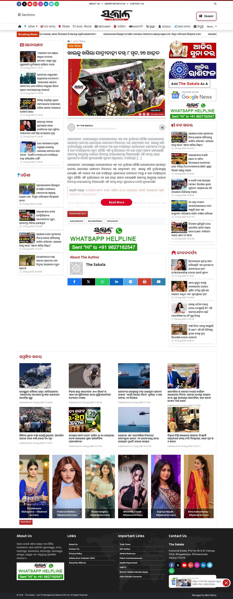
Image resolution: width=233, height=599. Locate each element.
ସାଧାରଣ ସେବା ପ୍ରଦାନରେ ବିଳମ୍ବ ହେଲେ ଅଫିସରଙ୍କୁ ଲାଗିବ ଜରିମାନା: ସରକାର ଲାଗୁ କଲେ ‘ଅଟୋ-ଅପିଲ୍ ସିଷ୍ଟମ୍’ (40, 239)
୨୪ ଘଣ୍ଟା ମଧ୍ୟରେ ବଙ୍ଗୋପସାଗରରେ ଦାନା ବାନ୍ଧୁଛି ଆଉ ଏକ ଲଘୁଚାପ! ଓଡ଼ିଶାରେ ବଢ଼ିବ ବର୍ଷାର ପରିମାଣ (192, 207)
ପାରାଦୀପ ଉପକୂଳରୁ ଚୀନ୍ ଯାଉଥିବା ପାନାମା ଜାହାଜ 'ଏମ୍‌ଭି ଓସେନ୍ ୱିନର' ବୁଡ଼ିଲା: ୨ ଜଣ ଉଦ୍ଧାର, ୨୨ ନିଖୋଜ (140, 394)
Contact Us (137, 3)
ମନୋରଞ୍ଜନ (104, 27)
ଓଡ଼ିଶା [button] (31, 27)
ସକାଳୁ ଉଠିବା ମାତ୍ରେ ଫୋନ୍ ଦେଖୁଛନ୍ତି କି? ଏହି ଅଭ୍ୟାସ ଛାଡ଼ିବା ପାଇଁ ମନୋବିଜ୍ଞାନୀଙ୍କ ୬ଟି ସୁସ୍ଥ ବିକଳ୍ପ (191, 310)
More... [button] (210, 27)
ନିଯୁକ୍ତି (200, 27)
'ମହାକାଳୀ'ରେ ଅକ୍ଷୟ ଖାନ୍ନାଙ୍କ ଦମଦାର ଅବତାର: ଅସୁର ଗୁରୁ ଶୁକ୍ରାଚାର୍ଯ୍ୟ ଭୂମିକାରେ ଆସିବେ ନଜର (39, 58)
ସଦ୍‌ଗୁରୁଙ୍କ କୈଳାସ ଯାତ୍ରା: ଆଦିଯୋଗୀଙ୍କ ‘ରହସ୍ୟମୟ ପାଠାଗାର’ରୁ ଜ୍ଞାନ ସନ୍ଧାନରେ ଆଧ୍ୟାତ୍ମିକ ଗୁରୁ (39, 394)
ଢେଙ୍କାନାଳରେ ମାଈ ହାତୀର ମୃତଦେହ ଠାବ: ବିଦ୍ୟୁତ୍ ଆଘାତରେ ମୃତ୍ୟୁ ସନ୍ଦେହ (39, 262)
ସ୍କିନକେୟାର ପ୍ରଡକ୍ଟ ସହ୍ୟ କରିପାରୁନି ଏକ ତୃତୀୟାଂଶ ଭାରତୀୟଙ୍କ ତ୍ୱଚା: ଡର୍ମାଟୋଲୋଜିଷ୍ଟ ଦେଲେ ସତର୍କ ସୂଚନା (192, 266)
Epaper (209, 16)
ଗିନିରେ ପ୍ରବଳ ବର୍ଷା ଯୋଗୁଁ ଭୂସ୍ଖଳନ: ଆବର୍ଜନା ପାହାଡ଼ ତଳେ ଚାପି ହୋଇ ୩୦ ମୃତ (41, 437)
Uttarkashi (113, 221)
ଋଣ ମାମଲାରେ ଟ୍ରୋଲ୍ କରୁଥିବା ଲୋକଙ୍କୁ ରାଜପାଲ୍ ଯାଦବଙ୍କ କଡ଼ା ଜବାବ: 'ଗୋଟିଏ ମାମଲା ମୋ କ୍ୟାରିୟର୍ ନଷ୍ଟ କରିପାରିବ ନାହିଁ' (40, 151)
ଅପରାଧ (166, 27)
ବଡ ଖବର (49, 27)
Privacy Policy (75, 553)
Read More (116, 202)
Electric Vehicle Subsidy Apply (134, 572)
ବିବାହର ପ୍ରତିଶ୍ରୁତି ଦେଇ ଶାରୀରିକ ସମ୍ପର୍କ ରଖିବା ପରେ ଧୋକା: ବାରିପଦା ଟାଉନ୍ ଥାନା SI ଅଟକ (191, 229)
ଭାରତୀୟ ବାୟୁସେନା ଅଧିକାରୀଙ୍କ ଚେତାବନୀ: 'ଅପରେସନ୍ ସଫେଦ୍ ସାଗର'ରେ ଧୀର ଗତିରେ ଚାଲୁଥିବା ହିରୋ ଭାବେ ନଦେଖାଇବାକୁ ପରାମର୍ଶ (39, 82)
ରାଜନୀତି (137, 27)
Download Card (77, 214)
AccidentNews (95, 221)
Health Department (128, 563)
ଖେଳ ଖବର (183, 27)
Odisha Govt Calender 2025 (82, 558)
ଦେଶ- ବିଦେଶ (83, 27)
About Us (94, 3)
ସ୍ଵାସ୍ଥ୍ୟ (152, 27)
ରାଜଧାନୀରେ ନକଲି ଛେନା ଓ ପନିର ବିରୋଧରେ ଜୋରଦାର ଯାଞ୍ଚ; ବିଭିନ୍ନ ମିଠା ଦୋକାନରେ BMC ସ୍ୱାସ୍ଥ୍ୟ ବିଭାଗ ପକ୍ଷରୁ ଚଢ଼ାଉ (191, 162)
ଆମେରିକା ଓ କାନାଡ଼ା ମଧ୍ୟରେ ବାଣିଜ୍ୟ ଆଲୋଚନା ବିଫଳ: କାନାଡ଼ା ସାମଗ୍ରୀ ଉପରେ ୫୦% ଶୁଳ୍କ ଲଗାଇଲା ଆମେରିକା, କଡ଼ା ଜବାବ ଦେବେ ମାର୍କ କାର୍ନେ (189, 396)
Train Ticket (125, 544)
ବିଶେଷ (65, 27)
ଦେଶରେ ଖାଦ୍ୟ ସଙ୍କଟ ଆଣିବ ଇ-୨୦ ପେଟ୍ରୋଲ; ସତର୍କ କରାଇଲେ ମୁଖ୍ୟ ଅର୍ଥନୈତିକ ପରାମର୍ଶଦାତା (91, 438)
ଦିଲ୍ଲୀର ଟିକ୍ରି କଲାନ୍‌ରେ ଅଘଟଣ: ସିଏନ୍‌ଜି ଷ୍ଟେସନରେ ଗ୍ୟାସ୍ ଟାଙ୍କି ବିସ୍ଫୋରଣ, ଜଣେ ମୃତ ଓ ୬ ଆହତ (191, 438)
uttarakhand (77, 221)
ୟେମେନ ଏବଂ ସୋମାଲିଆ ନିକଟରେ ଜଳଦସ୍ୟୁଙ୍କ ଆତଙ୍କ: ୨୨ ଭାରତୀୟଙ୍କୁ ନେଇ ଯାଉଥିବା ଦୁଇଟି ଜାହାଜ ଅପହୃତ (138, 438)
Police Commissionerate (131, 558)
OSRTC (123, 567)
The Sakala (96, 264)
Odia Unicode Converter (131, 576)
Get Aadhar (125, 549)
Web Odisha (210, 596)
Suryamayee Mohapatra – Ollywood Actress (34, 511)
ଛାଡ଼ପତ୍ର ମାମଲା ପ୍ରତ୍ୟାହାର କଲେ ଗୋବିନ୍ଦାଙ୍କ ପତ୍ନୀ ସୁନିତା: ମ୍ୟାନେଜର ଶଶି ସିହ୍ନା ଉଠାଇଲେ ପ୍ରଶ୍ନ (40, 127)
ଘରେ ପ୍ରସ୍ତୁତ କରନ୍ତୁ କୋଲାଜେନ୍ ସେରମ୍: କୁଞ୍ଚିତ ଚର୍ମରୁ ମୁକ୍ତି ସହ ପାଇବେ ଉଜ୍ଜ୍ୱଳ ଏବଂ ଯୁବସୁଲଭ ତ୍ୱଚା (190, 288)
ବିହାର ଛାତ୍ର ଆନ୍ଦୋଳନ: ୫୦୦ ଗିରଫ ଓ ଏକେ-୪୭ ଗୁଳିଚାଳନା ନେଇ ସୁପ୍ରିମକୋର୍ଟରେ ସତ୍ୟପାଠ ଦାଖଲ (90, 394)
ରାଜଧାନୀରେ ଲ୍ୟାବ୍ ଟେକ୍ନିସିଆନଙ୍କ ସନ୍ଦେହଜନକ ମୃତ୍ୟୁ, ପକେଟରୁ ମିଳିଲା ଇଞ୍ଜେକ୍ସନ (37, 217)
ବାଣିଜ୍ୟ (121, 27)
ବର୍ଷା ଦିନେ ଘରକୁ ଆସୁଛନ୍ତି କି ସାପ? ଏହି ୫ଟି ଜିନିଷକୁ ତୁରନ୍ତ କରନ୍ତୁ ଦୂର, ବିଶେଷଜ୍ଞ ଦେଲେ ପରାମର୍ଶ (192, 331)
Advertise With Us (115, 3)
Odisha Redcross (128, 553)
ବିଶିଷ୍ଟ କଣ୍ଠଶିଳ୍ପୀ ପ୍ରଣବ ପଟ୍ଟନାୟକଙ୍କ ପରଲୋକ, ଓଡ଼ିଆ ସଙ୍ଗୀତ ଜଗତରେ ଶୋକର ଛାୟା (40, 105)
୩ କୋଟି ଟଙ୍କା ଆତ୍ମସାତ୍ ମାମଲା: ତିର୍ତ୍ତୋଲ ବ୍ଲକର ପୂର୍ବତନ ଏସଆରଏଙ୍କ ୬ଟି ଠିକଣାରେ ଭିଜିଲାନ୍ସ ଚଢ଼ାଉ (191, 186)
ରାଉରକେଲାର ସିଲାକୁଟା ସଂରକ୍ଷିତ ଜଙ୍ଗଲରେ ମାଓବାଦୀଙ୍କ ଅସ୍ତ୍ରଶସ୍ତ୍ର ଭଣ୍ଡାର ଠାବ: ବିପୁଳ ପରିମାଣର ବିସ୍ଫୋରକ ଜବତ (114, 34)
